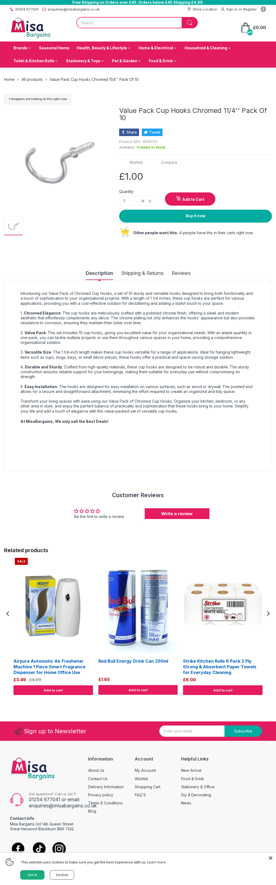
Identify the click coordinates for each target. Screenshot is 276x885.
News (186, 803)
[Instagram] (59, 849)
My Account (145, 770)
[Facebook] (18, 849)
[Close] (270, 858)
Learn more (156, 862)
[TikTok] (39, 849)
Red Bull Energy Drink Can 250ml (133, 661)
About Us (96, 770)
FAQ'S (140, 795)
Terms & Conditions (105, 803)
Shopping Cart (147, 786)
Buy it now (195, 215)
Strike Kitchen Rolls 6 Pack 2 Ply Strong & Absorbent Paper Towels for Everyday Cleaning (219, 666)
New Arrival (191, 770)
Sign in (232, 9)
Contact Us (98, 778)
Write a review (177, 513)
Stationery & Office (198, 786)
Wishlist (141, 778)
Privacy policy (100, 795)
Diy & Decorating (196, 795)
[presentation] (8, 613)
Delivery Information (106, 786)
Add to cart (53, 690)
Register (250, 9)
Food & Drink (192, 778)
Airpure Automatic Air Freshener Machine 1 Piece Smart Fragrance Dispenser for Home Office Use (49, 666)
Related (265, 700)
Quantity (126, 191)
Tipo (254, 700)
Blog (92, 811)
